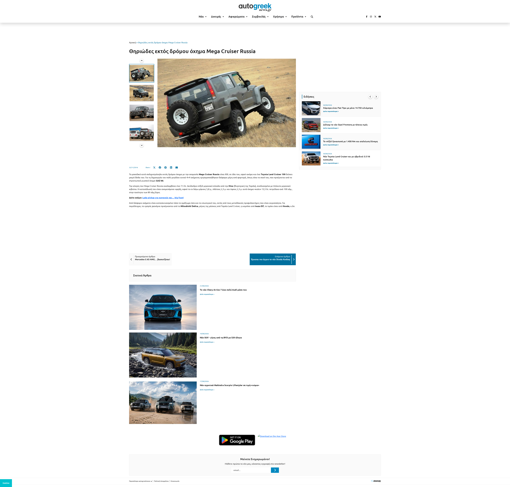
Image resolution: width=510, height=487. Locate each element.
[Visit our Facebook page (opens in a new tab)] (365, 16)
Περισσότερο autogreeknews (139, 481)
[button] (141, 73)
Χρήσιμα (278, 16)
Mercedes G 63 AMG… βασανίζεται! (152, 259)
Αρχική (132, 42)
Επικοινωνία (175, 481)
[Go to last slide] (370, 97)
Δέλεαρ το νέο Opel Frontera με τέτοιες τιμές (345, 124)
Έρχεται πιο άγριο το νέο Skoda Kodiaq (270, 259)
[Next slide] (142, 145)
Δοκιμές (216, 16)
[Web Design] (376, 481)
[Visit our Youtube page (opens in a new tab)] (379, 16)
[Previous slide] (142, 61)
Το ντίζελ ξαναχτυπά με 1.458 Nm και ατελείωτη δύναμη (350, 141)
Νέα (201, 16)
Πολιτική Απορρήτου (161, 481)
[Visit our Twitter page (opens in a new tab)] (374, 16)
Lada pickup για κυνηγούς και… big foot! (163, 197)
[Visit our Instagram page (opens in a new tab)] (370, 16)
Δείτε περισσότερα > (207, 294)
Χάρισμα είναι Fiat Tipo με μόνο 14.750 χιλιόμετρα (348, 108)
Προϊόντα (297, 16)
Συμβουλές (259, 16)
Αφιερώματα (236, 16)
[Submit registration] (275, 470)
